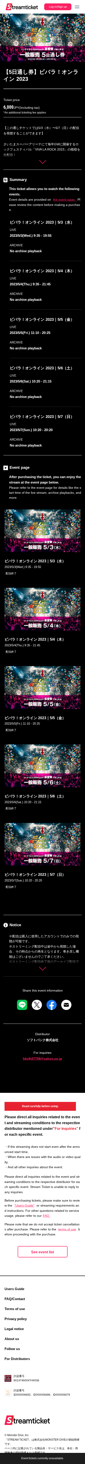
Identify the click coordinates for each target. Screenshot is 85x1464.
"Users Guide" (24, 1205)
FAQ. (46, 1215)
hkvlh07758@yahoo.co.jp (42, 1058)
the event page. (64, 199)
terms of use (67, 1229)
